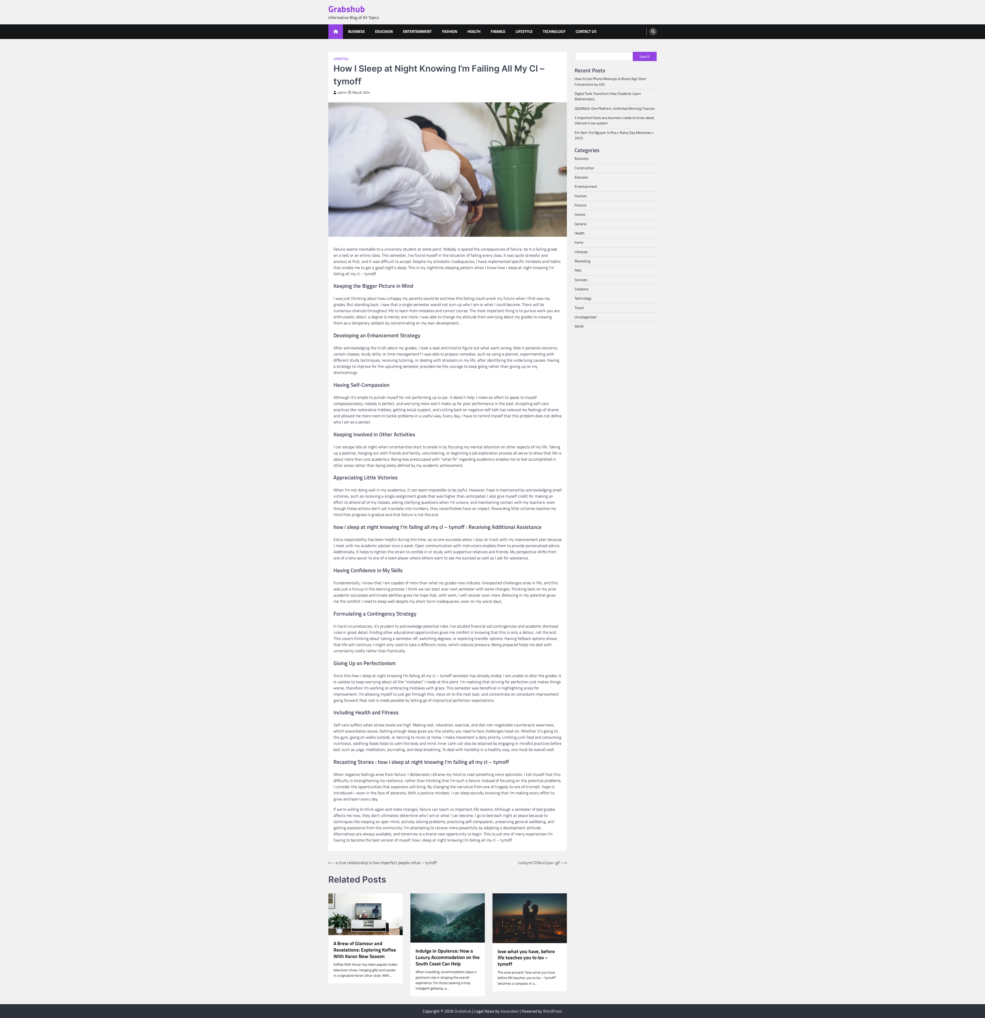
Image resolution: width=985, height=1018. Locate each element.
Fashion (449, 31)
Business (356, 31)
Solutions (582, 289)
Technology (554, 31)
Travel (579, 307)
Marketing (582, 261)
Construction (584, 168)
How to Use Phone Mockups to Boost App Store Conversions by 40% (610, 81)
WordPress (552, 1011)
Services (581, 279)
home (579, 242)
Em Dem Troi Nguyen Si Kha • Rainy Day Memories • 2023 (614, 135)
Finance (498, 31)
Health (473, 31)
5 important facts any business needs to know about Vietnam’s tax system (614, 120)
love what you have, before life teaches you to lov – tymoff (526, 957)
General (580, 223)
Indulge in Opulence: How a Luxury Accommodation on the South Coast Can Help (448, 957)
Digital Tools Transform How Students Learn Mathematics (608, 96)
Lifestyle (524, 31)
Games (580, 214)
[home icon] (335, 31)
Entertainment (417, 31)
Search (644, 56)
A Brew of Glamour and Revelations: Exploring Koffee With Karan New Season (364, 949)
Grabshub (346, 8)
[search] (653, 31)
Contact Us (586, 31)
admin (342, 92)
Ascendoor (509, 1011)
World (579, 326)
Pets (578, 270)
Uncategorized (585, 317)
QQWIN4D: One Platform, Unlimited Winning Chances (615, 108)
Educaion (384, 31)
